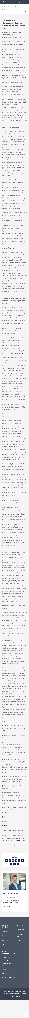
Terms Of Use (16, 996)
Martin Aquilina (14, 847)
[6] (15, 389)
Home (5, 931)
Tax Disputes (20, 941)
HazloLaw (6, 845)
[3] (3, 742)
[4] (14, 260)
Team (5, 936)
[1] (21, 41)
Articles (20, 845)
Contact (5, 944)
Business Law (21, 930)
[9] (7, 548)
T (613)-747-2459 (7, 969)
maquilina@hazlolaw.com (17, 841)
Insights (5, 940)
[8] (16, 503)
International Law (6, 847)
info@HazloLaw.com (8, 977)
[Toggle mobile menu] (26, 11)
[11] (19, 601)
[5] (22, 353)
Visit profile (6, 907)
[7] (14, 410)
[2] (3, 735)
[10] (18, 562)
